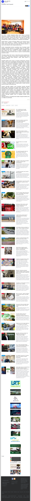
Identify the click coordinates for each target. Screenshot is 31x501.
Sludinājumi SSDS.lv (26, 497)
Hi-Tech (12, 497)
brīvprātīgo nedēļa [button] (8, 105)
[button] (28, 1)
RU (27, 1)
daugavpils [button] (3, 105)
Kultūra (17, 497)
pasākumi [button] (16, 105)
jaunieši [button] (12, 105)
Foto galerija (20, 497)
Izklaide (3, 493)
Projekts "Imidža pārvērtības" (6, 497)
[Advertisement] (15, 13)
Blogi (14, 497)
